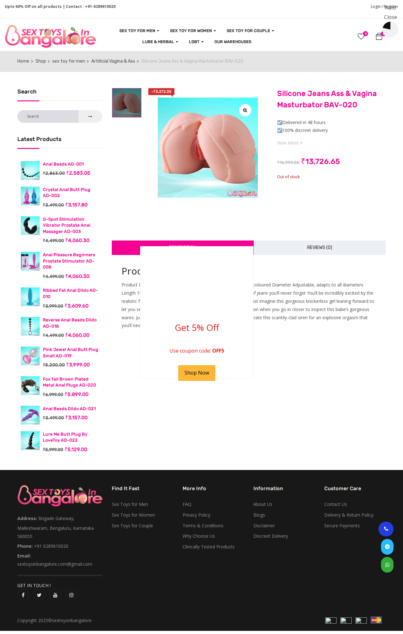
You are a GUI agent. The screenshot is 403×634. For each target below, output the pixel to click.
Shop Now (196, 372)
